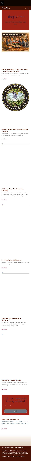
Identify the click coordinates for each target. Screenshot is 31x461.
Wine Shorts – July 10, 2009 (10, 419)
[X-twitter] (2, 3)
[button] (25, 8)
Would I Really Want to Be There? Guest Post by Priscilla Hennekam (15, 70)
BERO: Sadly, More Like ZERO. (11, 260)
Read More (4, 78)
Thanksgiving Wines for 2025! (11, 380)
